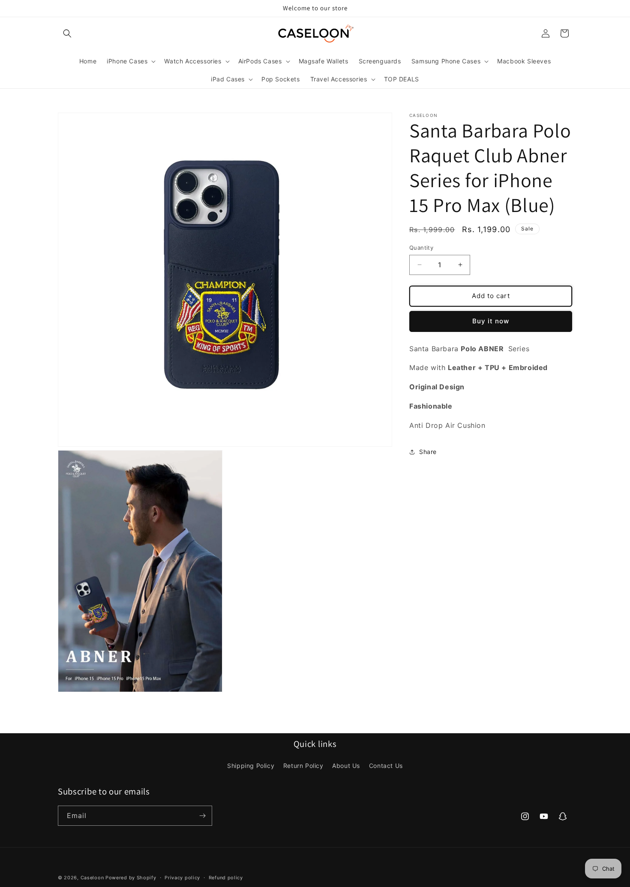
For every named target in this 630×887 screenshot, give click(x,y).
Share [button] (428, 451)
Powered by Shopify (130, 878)
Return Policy (303, 765)
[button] (67, 33)
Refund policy (226, 878)
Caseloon (92, 878)
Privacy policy (182, 878)
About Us (346, 765)
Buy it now (490, 321)
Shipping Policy (250, 765)
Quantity (421, 247)
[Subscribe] (202, 816)
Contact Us (386, 765)
